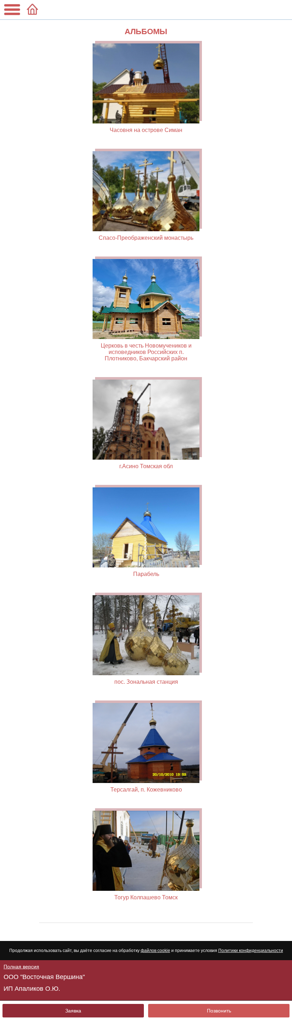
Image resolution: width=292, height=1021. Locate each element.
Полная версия (21, 966)
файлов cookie (155, 950)
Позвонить (219, 1011)
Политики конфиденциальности (250, 950)
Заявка (73, 1011)
